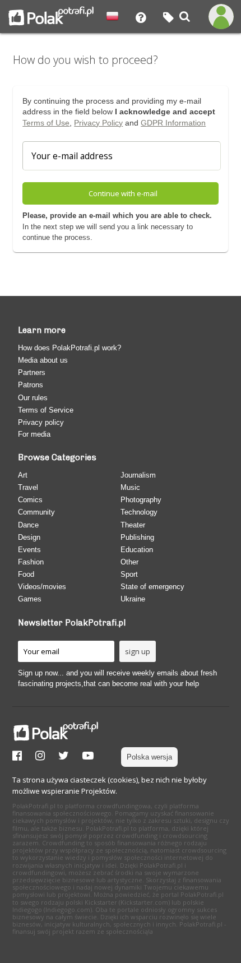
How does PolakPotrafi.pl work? (69, 348)
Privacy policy (41, 422)
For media (34, 434)
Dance (28, 525)
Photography (141, 500)
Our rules (33, 397)
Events (29, 549)
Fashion (31, 562)
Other (129, 562)
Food (26, 574)
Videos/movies (42, 586)
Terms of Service (45, 410)
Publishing (137, 537)
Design (29, 537)
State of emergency (152, 586)
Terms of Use (45, 122)
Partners (31, 372)
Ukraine (133, 599)
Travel (28, 487)
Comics (30, 500)
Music (130, 487)
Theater (133, 525)
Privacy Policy (98, 122)
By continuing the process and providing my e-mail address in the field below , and (118, 111)
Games (29, 599)
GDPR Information (173, 122)
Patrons (30, 385)
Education (137, 549)
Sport (129, 574)
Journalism (138, 475)
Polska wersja (149, 757)
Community (36, 512)
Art (22, 475)
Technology (139, 512)
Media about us (43, 360)
